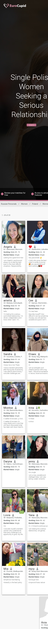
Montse (8, 407)
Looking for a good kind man (13, 258)
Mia (5, 568)
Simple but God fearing (11, 580)
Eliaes (32, 354)
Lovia (6, 515)
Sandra (7, 354)
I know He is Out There (11, 365)
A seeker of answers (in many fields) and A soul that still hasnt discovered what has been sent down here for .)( (13, 424)
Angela (7, 246)
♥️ (30, 246)
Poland (35, 204)
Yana (31, 515)
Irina (31, 407)
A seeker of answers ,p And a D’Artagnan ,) (13, 419)
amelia (7, 300)
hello (5, 311)
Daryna (7, 461)
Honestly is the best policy (12, 582)
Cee (31, 300)
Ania (44, 622)
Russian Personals (9, 204)
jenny (32, 461)
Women (24, 204)
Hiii (4, 526)
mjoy (32, 568)
